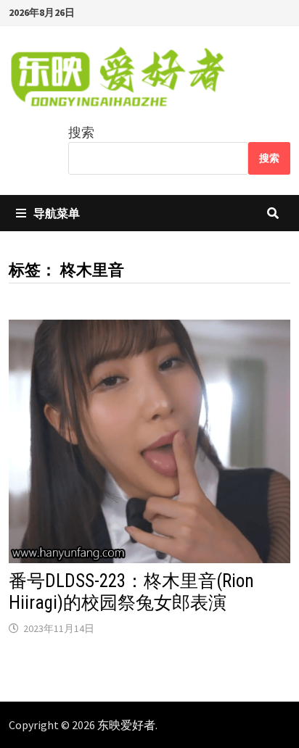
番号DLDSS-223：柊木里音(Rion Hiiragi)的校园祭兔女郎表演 (131, 591)
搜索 (81, 132)
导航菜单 (56, 213)
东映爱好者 (126, 725)
